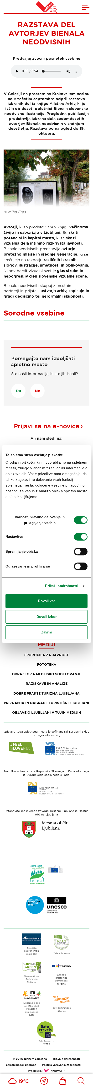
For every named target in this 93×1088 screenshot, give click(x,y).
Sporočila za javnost (46, 655)
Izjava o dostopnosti (66, 1058)
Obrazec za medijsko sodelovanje (46, 674)
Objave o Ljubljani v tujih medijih (46, 712)
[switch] (81, 537)
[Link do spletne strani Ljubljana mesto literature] (46, 905)
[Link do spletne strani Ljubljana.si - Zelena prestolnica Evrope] (46, 874)
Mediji (46, 644)
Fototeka (46, 664)
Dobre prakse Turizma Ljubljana (46, 693)
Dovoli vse (46, 601)
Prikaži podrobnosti (61, 586)
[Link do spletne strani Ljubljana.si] (46, 829)
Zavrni (46, 632)
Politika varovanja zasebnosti (61, 1064)
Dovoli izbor (46, 617)
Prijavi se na (46, 426)
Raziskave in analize (46, 683)
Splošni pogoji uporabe (21, 1064)
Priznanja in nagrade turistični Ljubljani (46, 703)
